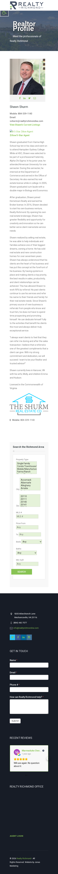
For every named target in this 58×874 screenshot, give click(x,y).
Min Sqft (20, 560)
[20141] (29, 504)
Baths (18, 549)
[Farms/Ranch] (26, 471)
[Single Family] (26, 463)
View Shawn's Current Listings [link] (25, 125)
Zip (17, 505)
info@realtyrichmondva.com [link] (26, 628)
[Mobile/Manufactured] (26, 469)
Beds (18, 542)
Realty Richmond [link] (24, 858)
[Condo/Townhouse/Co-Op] (26, 466)
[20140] (29, 502)
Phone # (15, 685)
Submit (15, 721)
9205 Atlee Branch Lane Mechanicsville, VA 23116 (25, 616)
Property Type (22, 459)
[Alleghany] (30, 485)
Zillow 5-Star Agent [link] (20, 135)
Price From (21, 523)
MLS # (19, 512)
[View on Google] (17, 752)
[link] (4, 12)
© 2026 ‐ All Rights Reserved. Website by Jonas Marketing (25, 862)
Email (13, 672)
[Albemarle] (30, 482)
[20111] (29, 499)
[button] (10, 758)
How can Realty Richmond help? (27, 697)
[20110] (29, 496)
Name (13, 660)
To (17, 534)
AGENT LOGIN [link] (16, 836)
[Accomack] (30, 480)
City (17, 489)
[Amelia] (30, 488)
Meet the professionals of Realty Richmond (25, 38)
